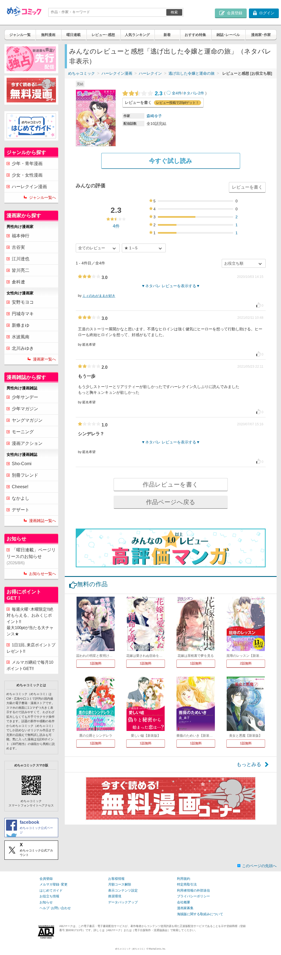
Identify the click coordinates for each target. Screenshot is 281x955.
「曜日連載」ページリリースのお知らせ (31, 556)
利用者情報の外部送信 (193, 890)
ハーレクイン (150, 73)
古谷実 (18, 247)
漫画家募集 (185, 908)
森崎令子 (154, 116)
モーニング (23, 431)
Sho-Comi (22, 463)
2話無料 (246, 663)
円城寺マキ (23, 313)
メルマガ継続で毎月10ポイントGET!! (30, 665)
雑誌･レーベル (228, 35)
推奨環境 (114, 896)
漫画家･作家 (261, 35)
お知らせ (46, 902)
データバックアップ (123, 902)
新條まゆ (20, 325)
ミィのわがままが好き (98, 296)
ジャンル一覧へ (42, 197)
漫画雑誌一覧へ (42, 520)
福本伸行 (20, 235)
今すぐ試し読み (170, 160)
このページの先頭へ (259, 866)
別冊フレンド (25, 475)
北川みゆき (23, 348)
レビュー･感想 (103, 35)
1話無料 (96, 663)
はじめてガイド (51, 890)
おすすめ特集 (195, 35)
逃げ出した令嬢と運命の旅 (191, 73)
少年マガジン (25, 408)
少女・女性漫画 (27, 175)
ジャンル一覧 (20, 35)
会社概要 (183, 902)
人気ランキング (137, 35)
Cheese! (20, 486)
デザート (20, 509)
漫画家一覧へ (44, 359)
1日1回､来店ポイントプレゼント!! (31, 648)
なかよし (20, 498)
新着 (167, 35)
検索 (174, 12)
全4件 (177, 93)
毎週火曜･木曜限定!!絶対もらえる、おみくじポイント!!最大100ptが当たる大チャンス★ (30, 621)
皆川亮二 (20, 270)
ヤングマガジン (27, 420)
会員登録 (46, 879)
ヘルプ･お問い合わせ (55, 908)
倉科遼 (18, 282)
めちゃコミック (81, 73)
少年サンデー (25, 397)
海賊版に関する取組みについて (200, 914)
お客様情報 (116, 879)
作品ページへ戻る (170, 502)
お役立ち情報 (49, 896)
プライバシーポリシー (193, 896)
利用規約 (183, 879)
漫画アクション (27, 443)
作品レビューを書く (170, 484)
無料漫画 (48, 35)
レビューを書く (247, 187)
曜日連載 (73, 35)
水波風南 (20, 336)
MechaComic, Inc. (157, 949)
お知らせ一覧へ (42, 573)
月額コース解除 (119, 884)
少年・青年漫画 (27, 163)
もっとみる (249, 764)
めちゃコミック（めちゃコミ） (130, 949)
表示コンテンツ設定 (123, 890)
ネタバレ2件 (193, 93)
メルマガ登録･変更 (54, 884)
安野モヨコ (23, 302)
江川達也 (20, 258)
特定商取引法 (187, 884)
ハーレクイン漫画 (117, 73)
